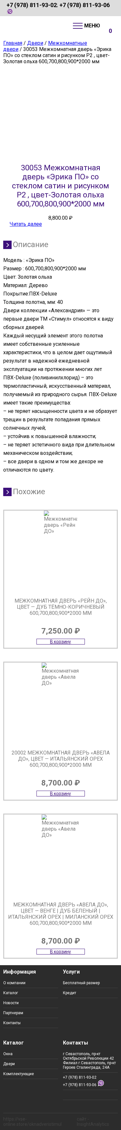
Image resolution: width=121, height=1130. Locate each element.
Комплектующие (18, 1074)
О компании (14, 983)
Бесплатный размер (81, 983)
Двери (35, 43)
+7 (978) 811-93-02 (31, 5)
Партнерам (13, 1013)
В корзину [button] (60, 641)
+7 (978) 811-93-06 (84, 5)
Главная (12, 43)
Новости (11, 1003)
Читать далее (26, 224)
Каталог (10, 993)
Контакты (12, 1023)
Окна (8, 1054)
